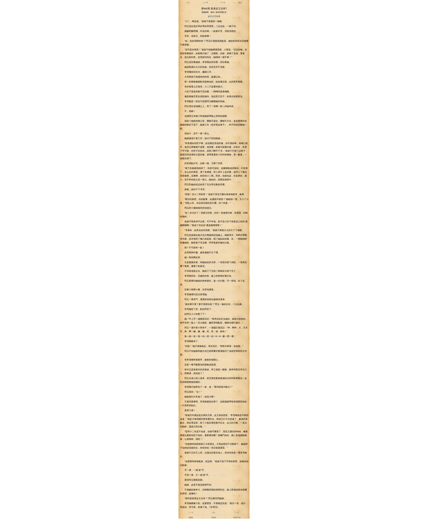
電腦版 (190, 517)
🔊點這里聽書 (214, 16)
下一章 (222, 2)
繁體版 (213, 517)
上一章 (205, 2)
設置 (188, 2)
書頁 (240, 2)
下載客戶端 (237, 517)
